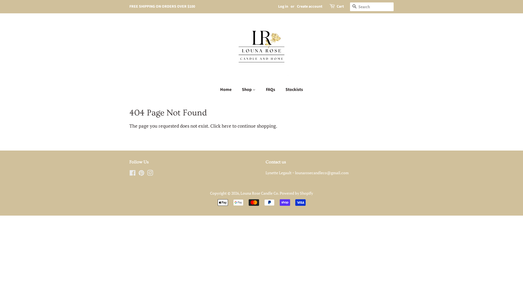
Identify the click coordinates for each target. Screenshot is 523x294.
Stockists (294, 90)
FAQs (270, 90)
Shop (247, 90)
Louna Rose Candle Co (259, 193)
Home (226, 90)
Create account (309, 6)
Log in (283, 6)
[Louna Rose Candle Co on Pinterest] (141, 173)
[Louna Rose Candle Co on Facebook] (132, 173)
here (226, 126)
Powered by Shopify (296, 193)
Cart (340, 6)
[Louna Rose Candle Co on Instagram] (150, 173)
